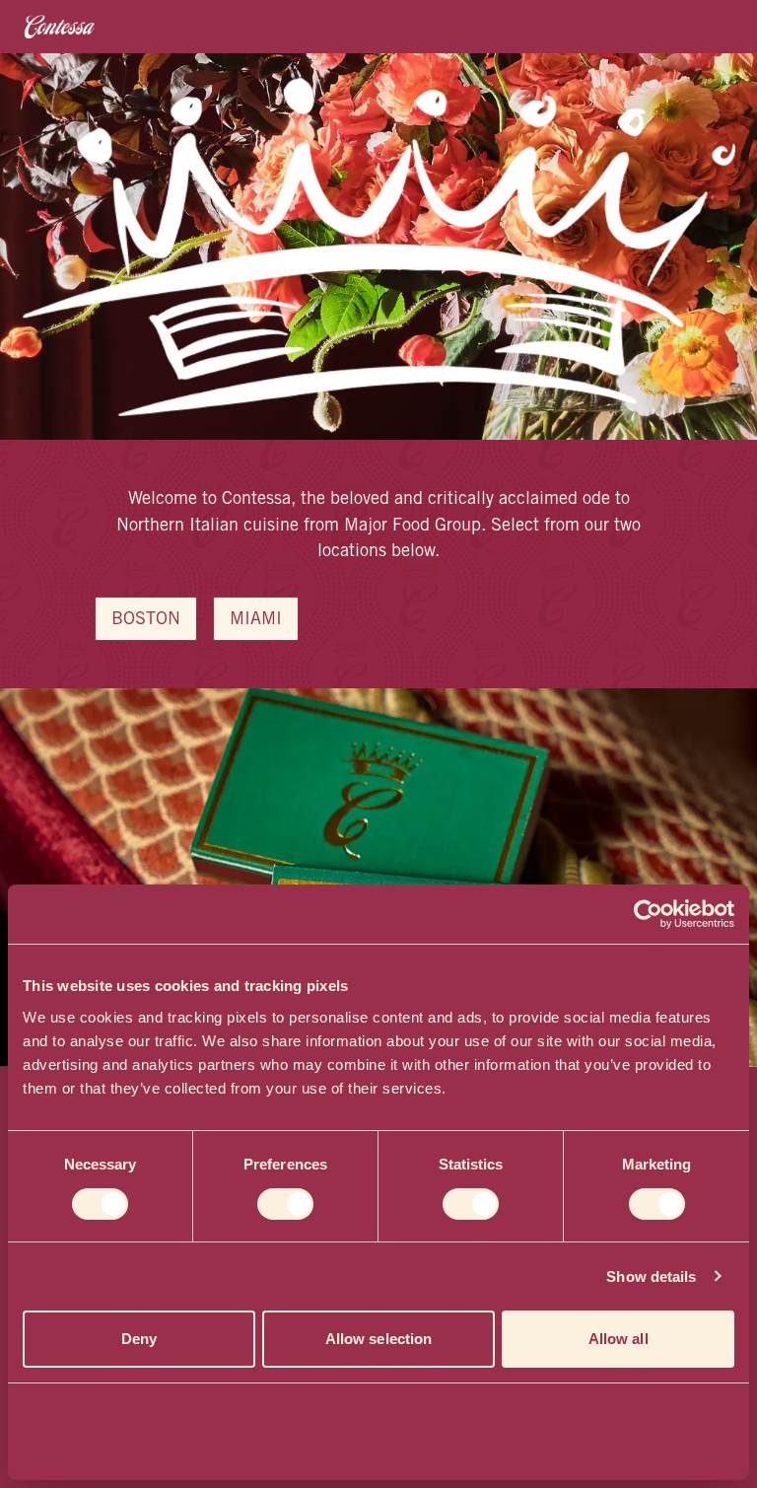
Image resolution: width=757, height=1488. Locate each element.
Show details (651, 1276)
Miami (256, 620)
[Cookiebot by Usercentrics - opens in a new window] (648, 914)
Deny (139, 1338)
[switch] (285, 1204)
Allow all (618, 1338)
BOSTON (145, 620)
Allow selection (379, 1338)
